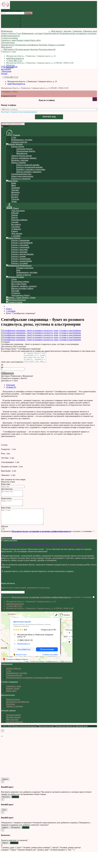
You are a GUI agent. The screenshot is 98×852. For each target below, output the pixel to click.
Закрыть (5, 779)
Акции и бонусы (29, 18)
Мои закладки (12, 719)
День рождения (18, 211)
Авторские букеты (24, 149)
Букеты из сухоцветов (20, 178)
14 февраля (16, 229)
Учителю (15, 199)
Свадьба (14, 222)
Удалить (14, 843)
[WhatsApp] (3, 581)
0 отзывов (5, 342)
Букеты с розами (18, 256)
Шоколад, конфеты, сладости (23, 286)
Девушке (15, 190)
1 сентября (15, 236)
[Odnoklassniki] (2, 581)
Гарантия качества (30, 24)
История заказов (22, 49)
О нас (24, 20)
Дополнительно (8, 42)
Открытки (15, 293)
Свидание (15, 227)
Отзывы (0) (11, 387)
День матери (16, 233)
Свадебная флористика (21, 174)
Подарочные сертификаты (26, 45)
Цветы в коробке (18, 162)
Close (4, 810)
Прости (14, 217)
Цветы (17, 238)
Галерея (18, 302)
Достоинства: (7, 489)
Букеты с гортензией (20, 247)
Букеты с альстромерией (22, 243)
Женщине (15, 192)
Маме (13, 183)
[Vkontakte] (1, 581)
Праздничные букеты (25, 151)
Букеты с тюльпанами (20, 259)
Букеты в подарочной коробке (29, 167)
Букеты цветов (17, 146)
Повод (16, 208)
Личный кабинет (13, 715)
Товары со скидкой (56, 45)
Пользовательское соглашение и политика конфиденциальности (50, 27)
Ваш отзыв (5, 507)
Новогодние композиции (22, 176)
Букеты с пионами (19, 252)
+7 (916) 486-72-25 (14, 60)
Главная (16, 135)
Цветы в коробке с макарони (28, 172)
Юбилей (15, 213)
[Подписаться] (2, 595)
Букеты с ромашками (20, 240)
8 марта (14, 231)
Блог (18, 270)
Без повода (16, 224)
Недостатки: (6, 498)
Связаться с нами (8, 40)
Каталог (19, 144)
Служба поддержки (9, 38)
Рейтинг (4, 526)
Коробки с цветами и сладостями (30, 169)
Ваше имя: (5, 484)
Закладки (34, 49)
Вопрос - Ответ (28, 297)
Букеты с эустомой (19, 263)
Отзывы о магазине (24, 268)
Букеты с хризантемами (21, 261)
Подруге (15, 194)
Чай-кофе (15, 291)
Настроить (6, 797)
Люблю (14, 215)
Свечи (14, 279)
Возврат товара (23, 40)
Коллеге (14, 197)
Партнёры (43, 45)
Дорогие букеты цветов (21, 156)
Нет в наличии (7, 374)
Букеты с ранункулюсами (22, 254)
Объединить (15, 827)
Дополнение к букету (20, 295)
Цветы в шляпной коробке (27, 165)
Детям (14, 201)
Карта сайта (35, 40)
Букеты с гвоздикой (19, 245)
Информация (6, 31)
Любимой (15, 188)
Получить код (49, 117)
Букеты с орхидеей (19, 249)
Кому (15, 181)
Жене (13, 185)
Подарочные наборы (20, 281)
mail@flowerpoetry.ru (15, 58)
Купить (15, 797)
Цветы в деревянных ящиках (23, 158)
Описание (10, 385)
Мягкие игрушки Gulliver (22, 288)
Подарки (20, 277)
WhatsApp (10, 65)
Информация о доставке (32, 22)
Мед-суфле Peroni (18, 284)
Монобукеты (21, 153)
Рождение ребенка (19, 220)
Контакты (21, 300)
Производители (8, 45)
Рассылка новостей (47, 49)
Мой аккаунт (6, 47)
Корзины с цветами (19, 160)
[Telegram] (4, 581)
